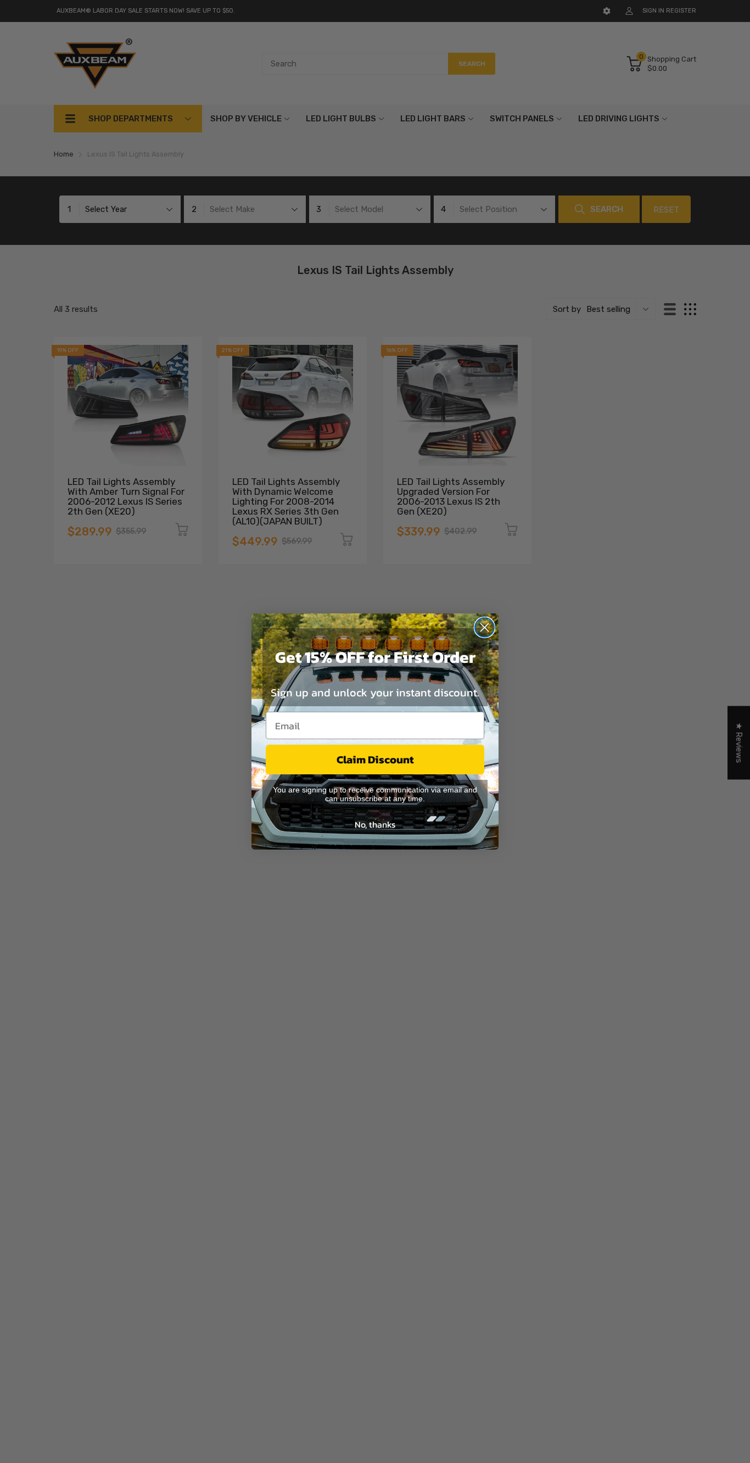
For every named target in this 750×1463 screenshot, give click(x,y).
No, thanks (375, 824)
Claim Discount (375, 759)
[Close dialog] (484, 627)
